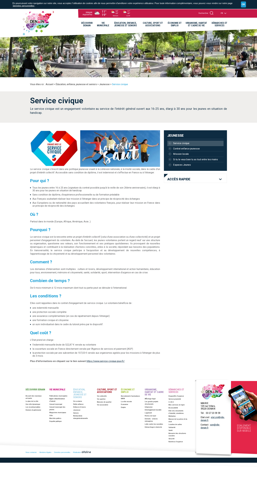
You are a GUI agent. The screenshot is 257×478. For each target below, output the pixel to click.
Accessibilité (173, 408)
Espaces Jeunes (182, 164)
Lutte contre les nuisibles (154, 424)
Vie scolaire (77, 401)
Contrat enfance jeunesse (186, 148)
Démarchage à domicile (153, 427)
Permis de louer (150, 416)
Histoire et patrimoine (33, 410)
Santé (171, 430)
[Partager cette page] (220, 33)
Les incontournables (33, 407)
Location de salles (175, 424)
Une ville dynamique (33, 404)
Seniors (76, 413)
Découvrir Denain (35, 389)
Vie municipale (57, 389)
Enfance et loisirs (79, 407)
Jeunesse (175, 135)
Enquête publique (55, 421)
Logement (148, 413)
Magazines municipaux (57, 412)
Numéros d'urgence (176, 442)
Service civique (181, 143)
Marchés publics (55, 418)
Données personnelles (62, 452)
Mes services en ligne (177, 405)
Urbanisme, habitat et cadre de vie (154, 392)
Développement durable (153, 410)
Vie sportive (101, 399)
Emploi (123, 407)
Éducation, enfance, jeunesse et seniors (80, 393)
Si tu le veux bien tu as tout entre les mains (195, 159)
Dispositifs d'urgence (176, 396)
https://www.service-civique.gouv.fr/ (106, 361)
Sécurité (171, 439)
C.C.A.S (171, 402)
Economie (124, 404)
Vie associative (102, 405)
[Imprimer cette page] (225, 33)
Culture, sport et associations (107, 390)
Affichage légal (150, 399)
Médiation (172, 416)
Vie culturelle (102, 396)
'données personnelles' (23, 5)
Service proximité (175, 399)
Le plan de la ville (32, 401)
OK (243, 4)
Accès (178, 179)
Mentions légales (45, 452)
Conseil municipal (55, 404)
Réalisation (77, 452)
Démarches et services (176, 390)
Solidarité (172, 427)
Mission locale (181, 154)
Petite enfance (78, 404)
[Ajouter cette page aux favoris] (216, 33)
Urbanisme (148, 407)
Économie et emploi (128, 390)
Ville (51, 415)
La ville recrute (126, 401)
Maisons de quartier (104, 402)
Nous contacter (31, 452)
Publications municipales (58, 396)
